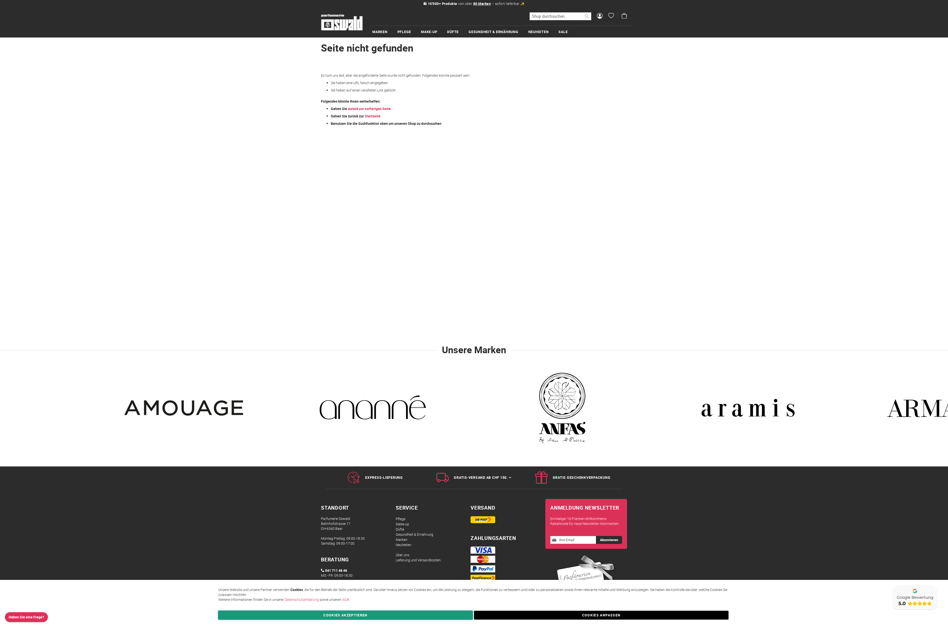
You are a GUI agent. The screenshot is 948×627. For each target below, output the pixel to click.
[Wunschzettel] (611, 16)
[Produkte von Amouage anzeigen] (185, 410)
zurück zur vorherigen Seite (369, 108)
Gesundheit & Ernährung (414, 534)
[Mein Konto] (600, 16)
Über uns (402, 555)
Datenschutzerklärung (302, 599)
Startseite (372, 116)
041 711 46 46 (336, 570)
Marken (401, 539)
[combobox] (560, 16)
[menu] (501, 31)
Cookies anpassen (601, 615)
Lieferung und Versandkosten (418, 560)
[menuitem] (384, 31)
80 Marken (482, 3)
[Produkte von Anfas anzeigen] (560, 410)
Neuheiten (403, 544)
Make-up (402, 524)
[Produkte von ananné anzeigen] (373, 410)
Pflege (400, 518)
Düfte (400, 529)
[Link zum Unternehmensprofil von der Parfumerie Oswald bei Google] (914, 609)
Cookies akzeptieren (345, 615)
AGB (345, 599)
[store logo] (342, 22)
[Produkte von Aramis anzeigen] (748, 410)
